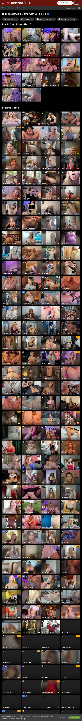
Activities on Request (68, 19)
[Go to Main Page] (16, 3)
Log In (77, 3)
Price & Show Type (46, 19)
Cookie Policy (20, 719)
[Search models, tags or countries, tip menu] (79, 8)
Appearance (11, 19)
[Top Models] (30, 3)
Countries (27, 19)
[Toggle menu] (3, 3)
